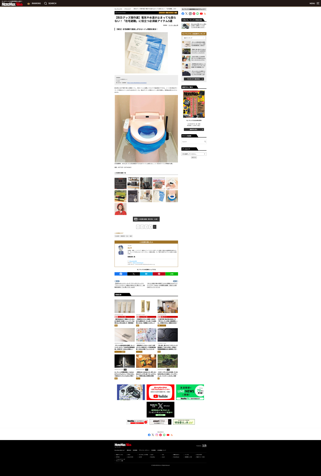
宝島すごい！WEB (200, 457)
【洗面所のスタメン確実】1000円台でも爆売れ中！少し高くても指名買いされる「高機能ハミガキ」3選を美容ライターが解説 (146, 322)
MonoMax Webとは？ (120, 450)
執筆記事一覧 (131, 256)
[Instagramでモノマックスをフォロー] (190, 14)
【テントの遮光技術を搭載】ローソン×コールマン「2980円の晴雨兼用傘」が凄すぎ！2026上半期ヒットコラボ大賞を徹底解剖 (125, 348)
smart (163, 457)
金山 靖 (130, 248)
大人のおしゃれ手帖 (143, 454)
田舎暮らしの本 (188, 457)
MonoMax (152, 457)
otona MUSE (130, 457)
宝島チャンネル (119, 454)
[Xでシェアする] (133, 274)
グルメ (138, 378)
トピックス (139, 352)
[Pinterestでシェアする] (159, 274)
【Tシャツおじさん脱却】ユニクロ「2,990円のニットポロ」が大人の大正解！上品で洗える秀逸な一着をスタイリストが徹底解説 (198, 72)
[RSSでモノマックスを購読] (172, 435)
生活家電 (117, 236)
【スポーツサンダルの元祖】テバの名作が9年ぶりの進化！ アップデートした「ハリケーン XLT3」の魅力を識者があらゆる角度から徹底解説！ (168, 375)
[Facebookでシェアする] (121, 274)
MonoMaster (176, 457)
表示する (194, 157)
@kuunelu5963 (133, 261)
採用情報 (135, 450)
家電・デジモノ (169, 12)
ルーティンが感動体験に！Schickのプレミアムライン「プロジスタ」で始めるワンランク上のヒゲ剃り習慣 (125, 375)
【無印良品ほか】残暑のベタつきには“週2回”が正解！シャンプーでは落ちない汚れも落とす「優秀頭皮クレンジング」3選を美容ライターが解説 (125, 322)
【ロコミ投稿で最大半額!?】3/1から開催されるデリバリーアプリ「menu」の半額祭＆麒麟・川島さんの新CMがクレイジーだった (162, 285)
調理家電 (123, 236)
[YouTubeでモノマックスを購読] (201, 14)
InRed (128, 454)
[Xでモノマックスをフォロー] (186, 14)
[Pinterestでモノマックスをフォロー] (194, 14)
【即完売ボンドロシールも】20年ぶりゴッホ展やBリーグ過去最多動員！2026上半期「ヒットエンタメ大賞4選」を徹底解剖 (146, 348)
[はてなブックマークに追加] (146, 274)
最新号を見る (193, 129)
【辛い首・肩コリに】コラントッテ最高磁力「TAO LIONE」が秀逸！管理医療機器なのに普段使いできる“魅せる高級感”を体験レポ (168, 348)
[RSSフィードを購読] (205, 14)
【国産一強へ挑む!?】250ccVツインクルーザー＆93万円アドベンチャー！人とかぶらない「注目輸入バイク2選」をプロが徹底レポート (198, 51)
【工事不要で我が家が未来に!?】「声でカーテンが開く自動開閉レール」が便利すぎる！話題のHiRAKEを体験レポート (168, 322)
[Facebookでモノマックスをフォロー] (183, 14)
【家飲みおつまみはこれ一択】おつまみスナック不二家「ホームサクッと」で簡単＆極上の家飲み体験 (146, 374)
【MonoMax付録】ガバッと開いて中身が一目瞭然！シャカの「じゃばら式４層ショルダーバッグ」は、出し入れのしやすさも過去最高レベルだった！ (198, 25)
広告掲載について (161, 450)
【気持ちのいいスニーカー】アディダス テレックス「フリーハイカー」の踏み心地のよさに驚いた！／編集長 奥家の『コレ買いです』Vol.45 (130, 285)
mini (163, 454)
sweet (151, 454)
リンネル (187, 454)
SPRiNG (118, 457)
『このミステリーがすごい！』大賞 (120, 460)
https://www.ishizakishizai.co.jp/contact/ (137, 82)
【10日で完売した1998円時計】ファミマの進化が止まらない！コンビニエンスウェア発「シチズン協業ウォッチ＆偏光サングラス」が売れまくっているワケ (198, 58)
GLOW (140, 457)
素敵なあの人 (176, 454)
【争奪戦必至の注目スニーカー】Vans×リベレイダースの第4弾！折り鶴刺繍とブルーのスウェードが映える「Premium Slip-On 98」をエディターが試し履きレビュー (198, 65)
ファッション (118, 352)
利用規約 (153, 450)
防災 (127, 236)
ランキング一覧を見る (193, 79)
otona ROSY (199, 454)
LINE (171, 274)
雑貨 (176, 12)
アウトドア (162, 12)
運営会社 (129, 450)
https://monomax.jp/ (138, 262)
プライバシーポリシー (144, 450)
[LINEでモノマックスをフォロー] (197, 14)
